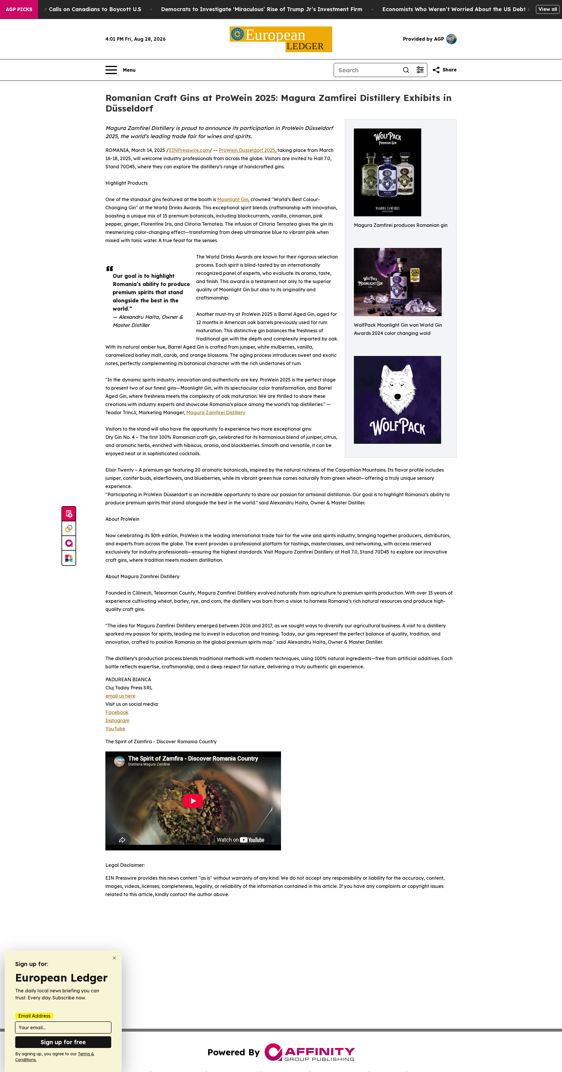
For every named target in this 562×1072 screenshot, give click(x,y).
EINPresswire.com (189, 150)
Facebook (116, 712)
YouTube (115, 729)
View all (548, 9)
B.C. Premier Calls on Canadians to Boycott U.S (78, 9)
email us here (120, 696)
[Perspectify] (69, 528)
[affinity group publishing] (69, 543)
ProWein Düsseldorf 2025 (247, 150)
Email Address (34, 1016)
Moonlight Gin (232, 199)
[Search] (406, 70)
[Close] (114, 958)
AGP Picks (19, 9)
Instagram (117, 720)
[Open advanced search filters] (420, 70)
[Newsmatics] (69, 558)
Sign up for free (63, 1042)
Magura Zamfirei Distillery (215, 412)
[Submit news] (69, 514)
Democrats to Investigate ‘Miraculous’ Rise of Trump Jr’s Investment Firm (261, 9)
